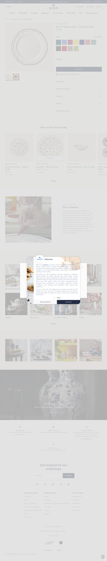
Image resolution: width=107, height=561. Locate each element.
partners (45, 265)
